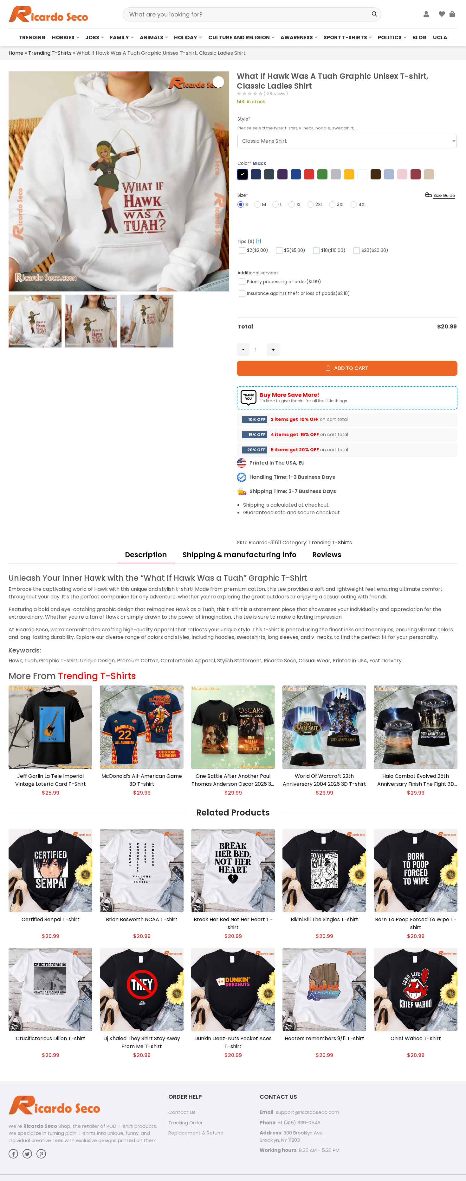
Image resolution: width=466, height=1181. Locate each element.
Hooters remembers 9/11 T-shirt (324, 1038)
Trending (32, 37)
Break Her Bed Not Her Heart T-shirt (233, 923)
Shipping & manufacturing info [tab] (239, 555)
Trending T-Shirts (50, 53)
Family (119, 37)
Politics (390, 37)
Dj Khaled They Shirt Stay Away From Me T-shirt (141, 1042)
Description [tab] (146, 555)
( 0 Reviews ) (276, 93)
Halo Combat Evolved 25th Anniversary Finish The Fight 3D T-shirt (415, 780)
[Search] (374, 14)
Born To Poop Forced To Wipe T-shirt (415, 923)
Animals (151, 37)
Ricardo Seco (40, 1126)
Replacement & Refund (195, 1132)
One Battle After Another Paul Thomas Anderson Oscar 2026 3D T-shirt (233, 780)
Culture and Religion (239, 37)
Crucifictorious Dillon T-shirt (50, 1038)
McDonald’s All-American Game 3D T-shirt (141, 780)
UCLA (440, 37)
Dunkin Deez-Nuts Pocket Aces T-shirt (233, 1042)
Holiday (185, 37)
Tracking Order (185, 1122)
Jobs (92, 37)
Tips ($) (248, 241)
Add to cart (349, 368)
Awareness (297, 37)
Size (242, 195)
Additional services (258, 273)
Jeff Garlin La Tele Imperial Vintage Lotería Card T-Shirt (50, 780)
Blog (419, 37)
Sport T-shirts (345, 37)
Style (243, 119)
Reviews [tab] (326, 555)
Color (251, 163)
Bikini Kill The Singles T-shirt (324, 919)
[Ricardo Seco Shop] (48, 13)
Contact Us (182, 1112)
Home (16, 53)
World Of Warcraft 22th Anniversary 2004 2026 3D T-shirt (324, 780)
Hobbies (63, 37)
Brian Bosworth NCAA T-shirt (142, 919)
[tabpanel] (233, 619)
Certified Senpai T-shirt (51, 919)
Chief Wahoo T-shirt (416, 1038)
